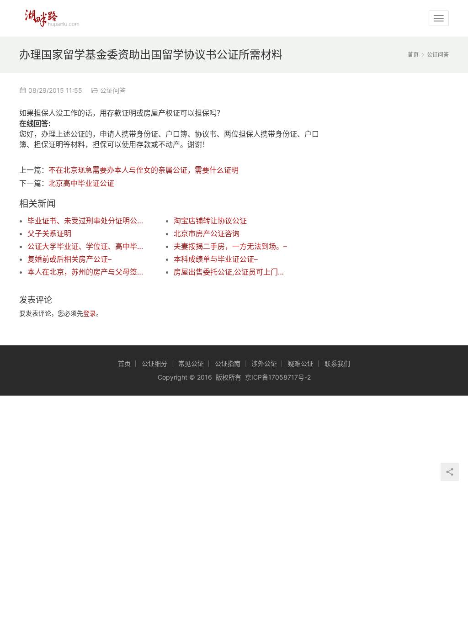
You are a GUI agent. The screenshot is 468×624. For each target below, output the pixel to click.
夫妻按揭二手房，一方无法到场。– (230, 246)
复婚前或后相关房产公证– (69, 259)
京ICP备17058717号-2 (278, 377)
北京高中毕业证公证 (81, 183)
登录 (89, 313)
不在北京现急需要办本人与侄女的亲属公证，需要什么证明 (143, 170)
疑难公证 (301, 363)
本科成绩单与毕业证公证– (216, 259)
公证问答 (113, 90)
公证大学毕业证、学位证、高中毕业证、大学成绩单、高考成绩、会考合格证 (85, 246)
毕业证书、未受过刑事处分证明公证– (85, 220)
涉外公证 (264, 363)
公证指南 (227, 363)
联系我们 (337, 363)
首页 (413, 54)
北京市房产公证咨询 (206, 233)
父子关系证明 (49, 233)
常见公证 (191, 363)
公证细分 (154, 363)
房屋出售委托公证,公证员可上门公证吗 (232, 271)
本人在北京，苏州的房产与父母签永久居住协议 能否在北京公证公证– (85, 271)
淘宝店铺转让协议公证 (210, 220)
